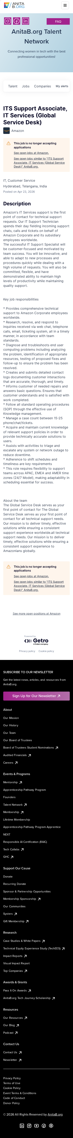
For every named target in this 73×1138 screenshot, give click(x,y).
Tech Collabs (11, 849)
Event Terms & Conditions (19, 1093)
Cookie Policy (11, 1088)
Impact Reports (13, 956)
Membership (11, 812)
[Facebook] (16, 21)
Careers (8, 763)
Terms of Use (11, 1083)
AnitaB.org (55, 1114)
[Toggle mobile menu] (65, 5)
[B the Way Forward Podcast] (51, 1125)
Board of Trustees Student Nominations (28, 747)
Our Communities (14, 906)
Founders (9, 797)
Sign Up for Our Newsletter (34, 695)
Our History (10, 725)
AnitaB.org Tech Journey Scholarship (27, 998)
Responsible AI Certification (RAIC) (25, 842)
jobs (25, 86)
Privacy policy (27, 651)
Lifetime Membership (16, 820)
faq (58, 21)
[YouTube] (36, 1125)
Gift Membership (13, 921)
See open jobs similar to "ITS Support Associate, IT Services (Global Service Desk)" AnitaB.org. (39, 162)
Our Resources (13, 1018)
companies (42, 86)
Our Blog (9, 1025)
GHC (6, 857)
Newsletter (10, 1060)
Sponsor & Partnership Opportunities (27, 891)
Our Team (9, 733)
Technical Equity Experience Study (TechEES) (31, 948)
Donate (8, 876)
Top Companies (13, 971)
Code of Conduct (14, 1098)
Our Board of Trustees (17, 740)
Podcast (8, 1033)
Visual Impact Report (16, 963)
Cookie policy (46, 651)
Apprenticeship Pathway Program (24, 790)
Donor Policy (11, 1103)
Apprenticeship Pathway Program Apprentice (32, 827)
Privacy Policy (12, 1078)
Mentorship (10, 782)
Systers (8, 914)
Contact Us (10, 1052)
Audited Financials (15, 755)
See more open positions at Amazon (36, 613)
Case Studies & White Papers (22, 941)
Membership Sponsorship (19, 899)
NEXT (7, 834)
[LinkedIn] (25, 21)
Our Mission (11, 718)
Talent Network (13, 805)
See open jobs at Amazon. (31, 153)
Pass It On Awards (15, 990)
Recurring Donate (14, 884)
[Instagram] (7, 21)
